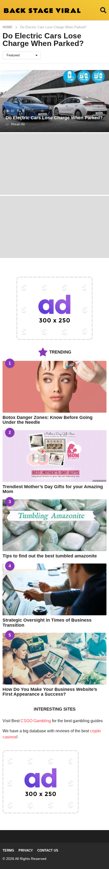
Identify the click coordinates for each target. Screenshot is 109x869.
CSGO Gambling (36, 721)
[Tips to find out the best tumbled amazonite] (54, 525)
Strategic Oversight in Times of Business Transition (47, 622)
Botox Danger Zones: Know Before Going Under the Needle (48, 420)
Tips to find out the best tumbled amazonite (50, 555)
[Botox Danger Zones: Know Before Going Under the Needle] (54, 387)
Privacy (26, 850)
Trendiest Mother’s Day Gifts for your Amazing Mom (53, 489)
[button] (103, 10)
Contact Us (47, 850)
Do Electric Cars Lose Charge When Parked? (54, 117)
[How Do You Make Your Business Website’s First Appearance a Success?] (54, 659)
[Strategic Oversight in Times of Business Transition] (54, 589)
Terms (8, 850)
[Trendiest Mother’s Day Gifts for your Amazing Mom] (54, 456)
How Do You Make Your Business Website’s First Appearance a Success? (50, 692)
